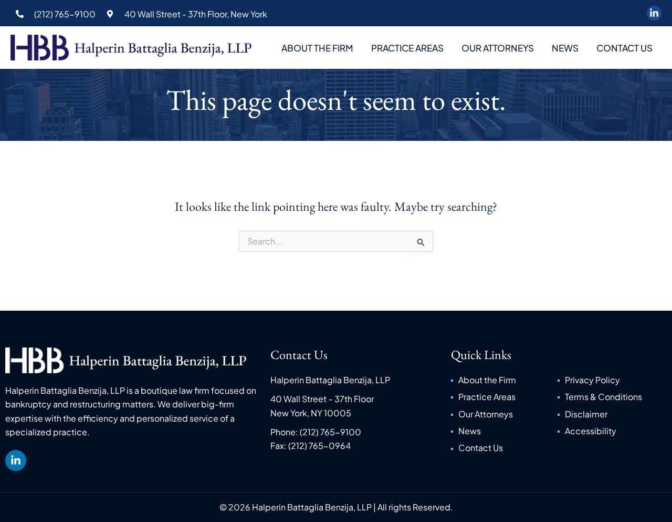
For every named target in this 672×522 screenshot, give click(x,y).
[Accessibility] (611, 431)
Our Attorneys (497, 48)
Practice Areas (407, 48)
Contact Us (624, 48)
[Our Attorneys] (504, 414)
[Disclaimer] (611, 414)
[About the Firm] (504, 380)
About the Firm (317, 48)
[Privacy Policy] (611, 380)
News (565, 48)
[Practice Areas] (504, 397)
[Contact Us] (504, 448)
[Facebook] (654, 13)
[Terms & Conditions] (611, 397)
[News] (504, 431)
